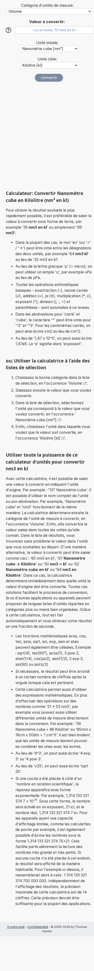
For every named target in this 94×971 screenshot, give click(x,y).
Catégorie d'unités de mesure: (47, 5)
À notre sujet (16, 927)
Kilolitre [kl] (50, 438)
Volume (75, 383)
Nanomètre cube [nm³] (35, 420)
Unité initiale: (47, 42)
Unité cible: (47, 59)
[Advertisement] (47, 136)
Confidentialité (37, 927)
